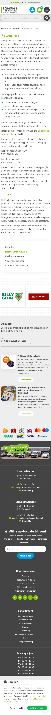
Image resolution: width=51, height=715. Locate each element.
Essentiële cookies (17, 708)
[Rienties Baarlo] (25, 597)
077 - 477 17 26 (27, 484)
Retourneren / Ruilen (31, 28)
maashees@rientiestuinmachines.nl (27, 517)
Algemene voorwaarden (17, 265)
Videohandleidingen (14, 261)
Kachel (25, 637)
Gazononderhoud (25, 615)
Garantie (9, 247)
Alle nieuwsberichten (15, 341)
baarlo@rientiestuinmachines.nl (27, 487)
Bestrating (25, 630)
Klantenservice (15, 28)
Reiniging (26, 626)
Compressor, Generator (25, 634)
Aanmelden (25, 555)
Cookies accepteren (37, 708)
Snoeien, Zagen (25, 619)
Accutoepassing (25, 623)
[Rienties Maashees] (30, 597)
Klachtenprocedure (14, 256)
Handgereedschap (25, 641)
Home (3, 28)
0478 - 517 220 (27, 514)
